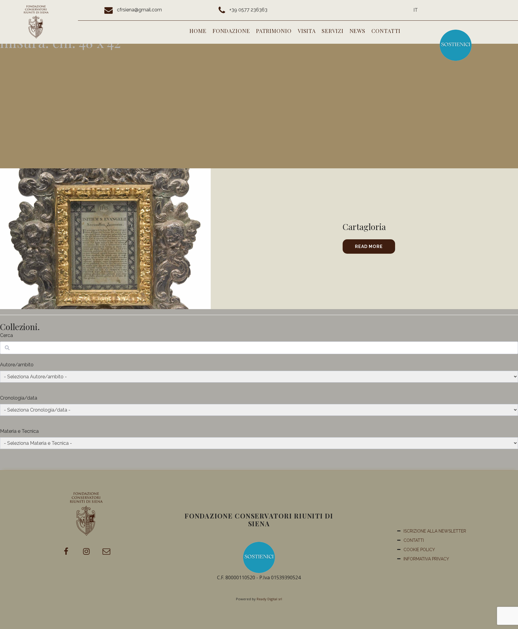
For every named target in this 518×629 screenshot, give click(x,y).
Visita (307, 30)
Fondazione (231, 30)
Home (198, 30)
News (358, 30)
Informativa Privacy (426, 559)
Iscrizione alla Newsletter (434, 531)
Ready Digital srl (269, 599)
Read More (369, 246)
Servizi (332, 30)
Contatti (385, 30)
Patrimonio (274, 30)
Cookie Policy (419, 549)
